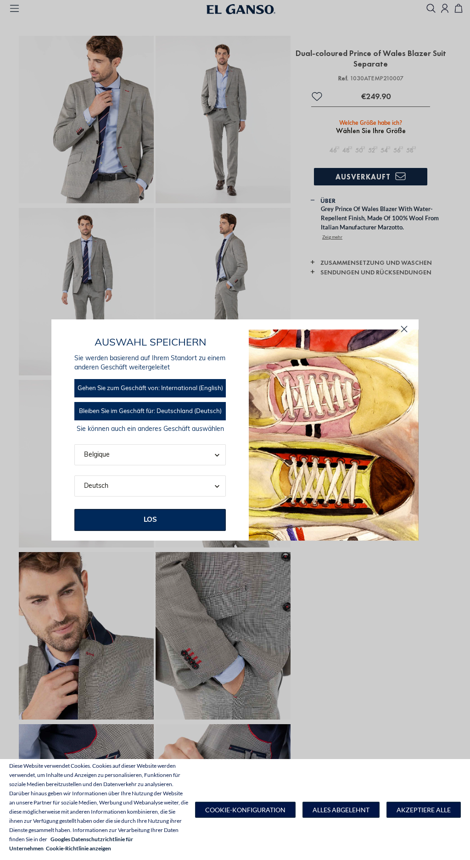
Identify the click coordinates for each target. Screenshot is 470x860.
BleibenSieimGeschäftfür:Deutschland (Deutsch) (150, 411)
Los (150, 520)
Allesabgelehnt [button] (341, 810)
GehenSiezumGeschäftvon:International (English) (150, 388)
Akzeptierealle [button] (424, 810)
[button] (245, 810)
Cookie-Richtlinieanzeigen (78, 848)
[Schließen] (404, 329)
